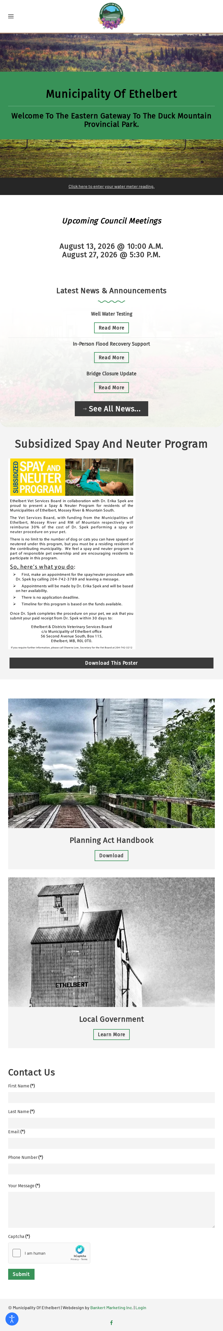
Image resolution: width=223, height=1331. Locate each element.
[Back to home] (112, 16)
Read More (112, 328)
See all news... (115, 408)
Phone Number (25, 1157)
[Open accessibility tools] (11, 1319)
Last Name (21, 1111)
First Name (21, 1086)
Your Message (24, 1185)
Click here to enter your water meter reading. (111, 186)
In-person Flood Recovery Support (111, 344)
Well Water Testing (111, 314)
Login (140, 1307)
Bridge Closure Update (111, 374)
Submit (21, 1274)
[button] (11, 16)
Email (16, 1131)
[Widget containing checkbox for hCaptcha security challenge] (49, 1253)
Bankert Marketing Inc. (111, 1307)
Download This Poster (111, 663)
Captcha (19, 1236)
